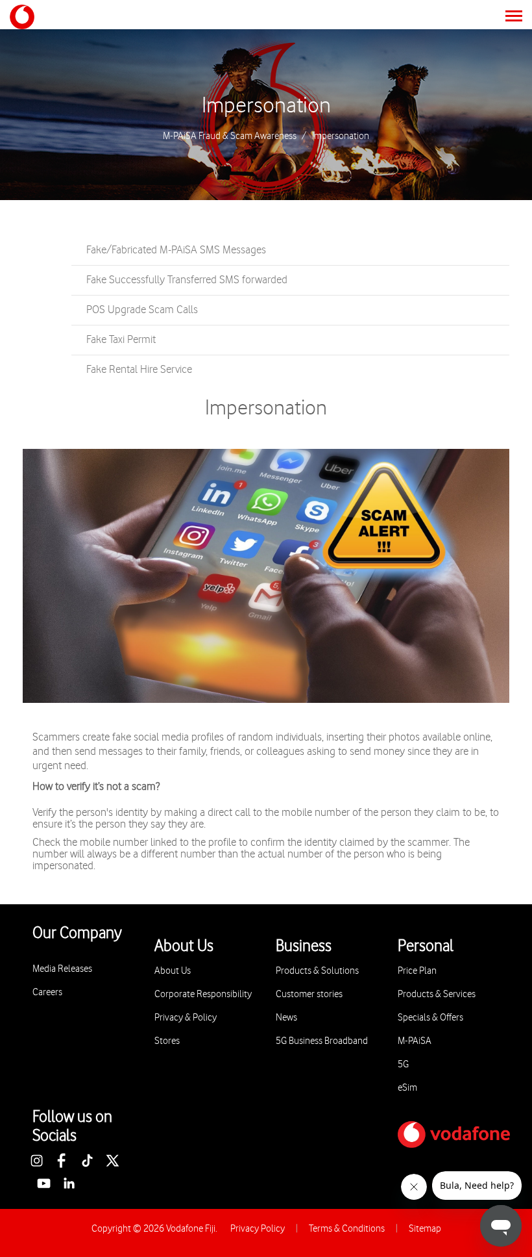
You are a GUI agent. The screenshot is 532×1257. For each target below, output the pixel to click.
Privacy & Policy (185, 1017)
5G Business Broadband (322, 1041)
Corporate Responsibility (203, 994)
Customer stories (309, 994)
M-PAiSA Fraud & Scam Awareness (229, 136)
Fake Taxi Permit (121, 340)
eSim (407, 1087)
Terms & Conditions (347, 1228)
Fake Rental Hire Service (139, 369)
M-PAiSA (414, 1041)
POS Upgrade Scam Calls (142, 310)
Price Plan (417, 970)
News (286, 1017)
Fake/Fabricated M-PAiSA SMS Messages (176, 250)
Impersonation (266, 106)
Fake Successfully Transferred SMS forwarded (186, 280)
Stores (167, 1041)
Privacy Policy (257, 1228)
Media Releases (62, 968)
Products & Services (437, 994)
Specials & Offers (430, 1017)
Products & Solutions (317, 970)
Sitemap (425, 1228)
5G (403, 1064)
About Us (172, 970)
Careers (47, 992)
